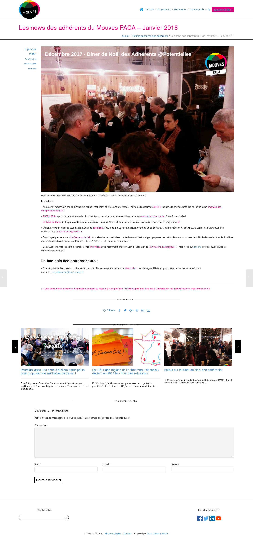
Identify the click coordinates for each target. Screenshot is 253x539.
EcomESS (98, 227)
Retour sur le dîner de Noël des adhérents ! (193, 369)
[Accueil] (141, 9)
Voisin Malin (131, 268)
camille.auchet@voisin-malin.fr (68, 272)
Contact (127, 533)
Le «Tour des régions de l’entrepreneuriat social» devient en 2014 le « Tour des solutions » (125, 371)
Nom (36, 463)
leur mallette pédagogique (162, 246)
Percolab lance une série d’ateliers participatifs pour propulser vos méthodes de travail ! (53, 371)
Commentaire (40, 424)
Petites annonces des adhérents (150, 36)
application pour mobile (152, 216)
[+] (55, 347)
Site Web (175, 463)
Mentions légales (113, 533)
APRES (157, 206)
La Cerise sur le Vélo (80, 237)
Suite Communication (157, 533)
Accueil (126, 36)
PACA (27, 59)
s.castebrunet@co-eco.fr (69, 231)
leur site (197, 246)
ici (179, 222)
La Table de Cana (51, 222)
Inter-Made (95, 246)
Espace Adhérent (223, 9)
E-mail (106, 463)
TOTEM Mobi (49, 216)
